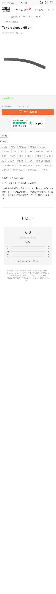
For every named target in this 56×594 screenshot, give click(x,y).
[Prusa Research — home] (6, 9)
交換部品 (14, 16)
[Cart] (51, 2)
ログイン (20, 261)
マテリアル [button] (39, 9)
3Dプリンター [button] (23, 9)
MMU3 (39, 16)
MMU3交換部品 (12, 21)
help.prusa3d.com (44, 188)
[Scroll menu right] (53, 9)
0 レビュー (20, 33)
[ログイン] (46, 2)
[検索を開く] (41, 2)
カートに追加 (30, 111)
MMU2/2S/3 (27, 16)
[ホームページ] (5, 16)
